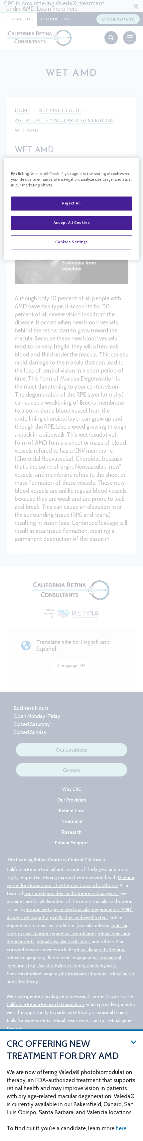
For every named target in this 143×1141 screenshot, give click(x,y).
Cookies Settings (71, 242)
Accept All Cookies (71, 223)
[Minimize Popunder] (133, 1041)
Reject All (71, 203)
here (121, 1128)
